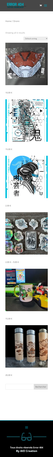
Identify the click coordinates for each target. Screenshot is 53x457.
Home (8, 21)
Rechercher (40, 386)
